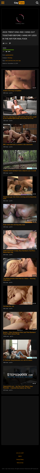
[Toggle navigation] (3, 3)
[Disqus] (20, 420)
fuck (14, 60)
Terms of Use (20, 462)
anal (6, 60)
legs (20, 60)
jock (17, 60)
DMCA (20, 456)
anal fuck (10, 60)
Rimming (10, 58)
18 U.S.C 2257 (20, 453)
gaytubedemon (9, 55)
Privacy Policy (20, 459)
